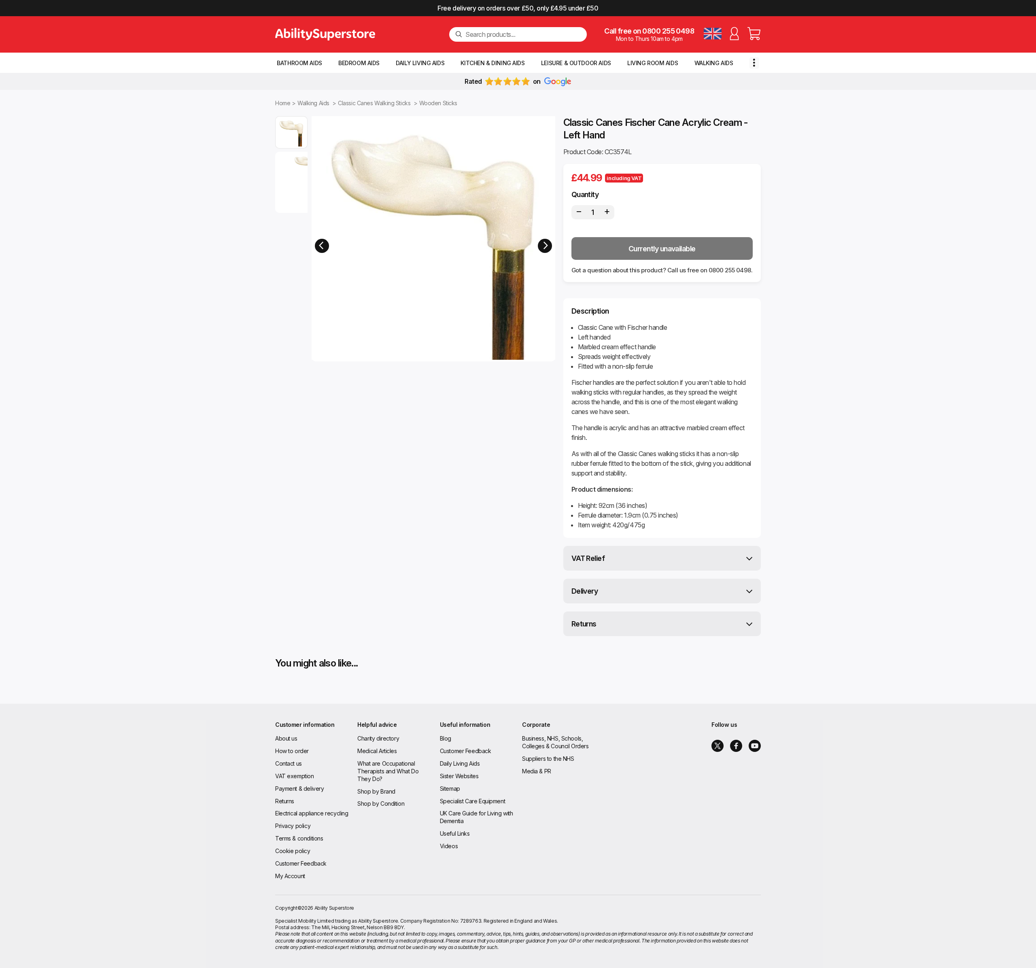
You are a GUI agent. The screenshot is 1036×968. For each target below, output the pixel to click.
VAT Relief (588, 558)
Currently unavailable (662, 248)
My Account (290, 875)
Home (282, 103)
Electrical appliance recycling (311, 813)
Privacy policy (292, 825)
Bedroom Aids (359, 62)
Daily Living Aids (420, 62)
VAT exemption (294, 776)
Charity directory (378, 738)
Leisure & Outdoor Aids (576, 62)
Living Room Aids (652, 62)
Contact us (288, 763)
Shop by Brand (376, 791)
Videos (449, 846)
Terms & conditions (299, 838)
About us (286, 738)
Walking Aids (713, 62)
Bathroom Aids (299, 62)
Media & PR (536, 771)
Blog (445, 738)
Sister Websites (459, 776)
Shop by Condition (380, 803)
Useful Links (455, 833)
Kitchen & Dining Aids (492, 62)
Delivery (584, 591)
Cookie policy (292, 850)
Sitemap (450, 788)
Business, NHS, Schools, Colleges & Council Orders (555, 742)
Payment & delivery (299, 788)
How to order (292, 750)
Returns (584, 624)
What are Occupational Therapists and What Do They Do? (387, 771)
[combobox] (522, 34)
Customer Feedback (301, 863)
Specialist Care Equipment (472, 801)
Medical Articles (377, 750)
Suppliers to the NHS (548, 758)
